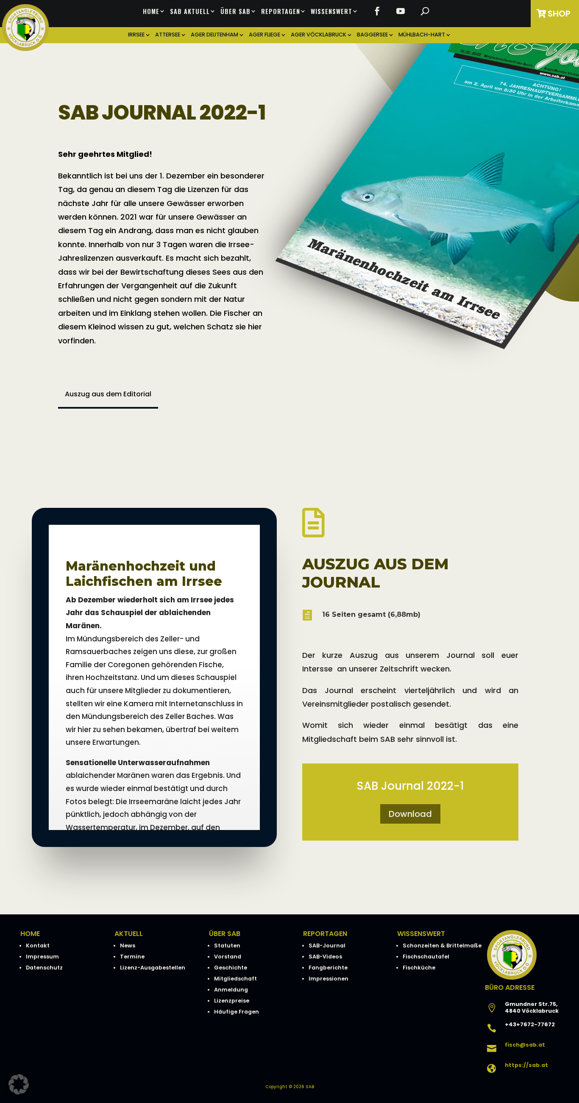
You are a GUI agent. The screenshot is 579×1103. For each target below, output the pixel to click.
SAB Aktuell (190, 11)
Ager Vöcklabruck (318, 35)
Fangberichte (328, 967)
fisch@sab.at (525, 1044)
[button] (18, 1084)
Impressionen (328, 978)
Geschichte (230, 967)
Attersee (167, 35)
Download (410, 814)
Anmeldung (231, 989)
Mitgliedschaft (235, 978)
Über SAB (235, 11)
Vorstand (227, 956)
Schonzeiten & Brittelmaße (442, 945)
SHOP (559, 13)
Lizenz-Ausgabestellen (152, 967)
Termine (132, 956)
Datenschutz (44, 967)
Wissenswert (331, 11)
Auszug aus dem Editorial (108, 394)
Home (151, 11)
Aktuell (128, 934)
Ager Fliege (264, 35)
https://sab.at (526, 1065)
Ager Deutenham (214, 35)
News (127, 945)
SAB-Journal (327, 945)
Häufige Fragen (236, 1011)
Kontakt (38, 945)
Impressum (42, 956)
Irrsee (136, 35)
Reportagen (280, 11)
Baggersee (372, 35)
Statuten (227, 945)
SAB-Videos (325, 956)
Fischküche (419, 967)
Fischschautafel (426, 956)
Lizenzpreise (231, 1000)
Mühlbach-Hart (421, 35)
